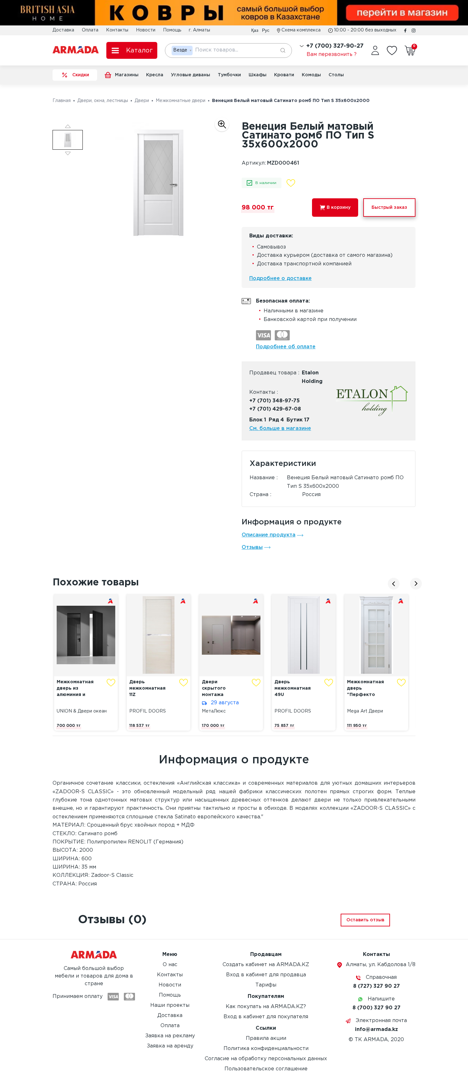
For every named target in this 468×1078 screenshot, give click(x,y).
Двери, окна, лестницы (102, 101)
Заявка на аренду (170, 1046)
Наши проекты (169, 1005)
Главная (62, 101)
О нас (170, 964)
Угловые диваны (190, 75)
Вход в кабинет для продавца (266, 974)
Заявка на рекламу (170, 1036)
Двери (142, 101)
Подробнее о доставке (280, 278)
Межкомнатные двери (180, 101)
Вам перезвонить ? (332, 54)
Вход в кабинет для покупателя (265, 1016)
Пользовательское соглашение (266, 1069)
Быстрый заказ (389, 207)
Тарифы (265, 985)
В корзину (339, 207)
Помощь (172, 30)
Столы (336, 75)
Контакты (117, 30)
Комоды (311, 75)
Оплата (90, 30)
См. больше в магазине (280, 428)
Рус (265, 30)
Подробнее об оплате (286, 347)
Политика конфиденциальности (265, 1048)
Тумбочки (229, 75)
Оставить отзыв (365, 920)
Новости (145, 30)
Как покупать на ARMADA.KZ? (266, 1006)
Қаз (254, 30)
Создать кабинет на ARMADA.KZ (266, 964)
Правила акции (266, 1038)
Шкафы (257, 75)
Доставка (63, 30)
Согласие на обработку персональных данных (266, 1058)
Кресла (154, 75)
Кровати (284, 75)
